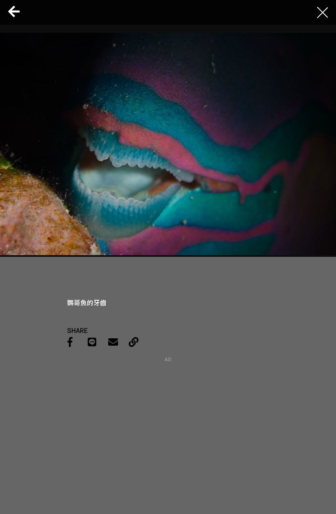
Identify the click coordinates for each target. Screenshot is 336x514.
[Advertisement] (168, 413)
